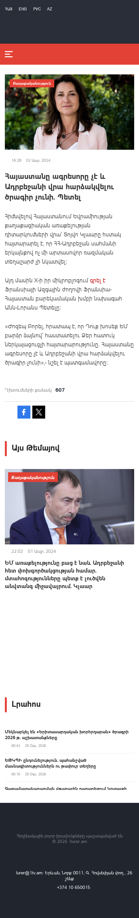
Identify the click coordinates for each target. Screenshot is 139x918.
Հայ (8, 8)
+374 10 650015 (73, 887)
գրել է (97, 280)
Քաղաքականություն (32, 83)
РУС (37, 8)
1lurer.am (78, 841)
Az (49, 8)
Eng (23, 8)
